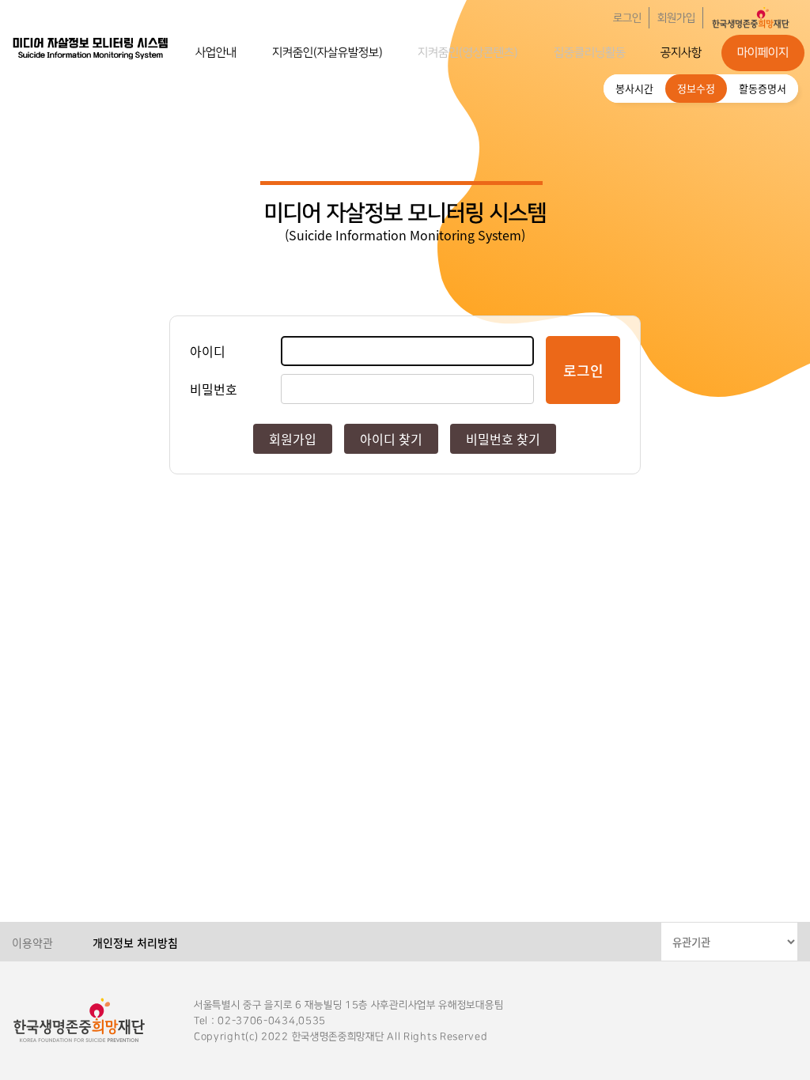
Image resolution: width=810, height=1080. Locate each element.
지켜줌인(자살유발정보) (327, 52)
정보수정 (696, 88)
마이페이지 (763, 52)
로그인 (627, 18)
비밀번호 (213, 389)
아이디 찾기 (391, 438)
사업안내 (216, 52)
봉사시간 (634, 88)
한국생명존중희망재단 (91, 47)
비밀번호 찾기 (503, 438)
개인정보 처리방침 (135, 942)
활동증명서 (762, 88)
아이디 (207, 351)
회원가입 (676, 18)
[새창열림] (750, 17)
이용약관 (32, 942)
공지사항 (681, 52)
